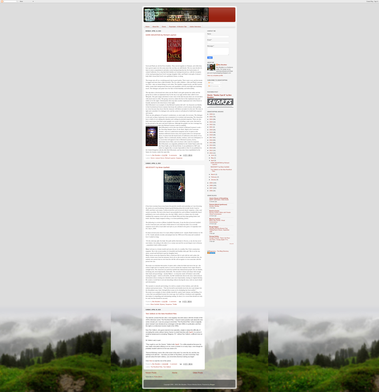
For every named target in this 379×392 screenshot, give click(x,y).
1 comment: (173, 301)
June (212, 155)
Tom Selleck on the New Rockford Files (161, 314)
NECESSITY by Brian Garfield (157, 167)
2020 (211, 130)
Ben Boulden (222, 64)
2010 (211, 153)
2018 (211, 135)
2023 (211, 122)
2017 (211, 137)
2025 (211, 116)
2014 (211, 145)
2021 (211, 127)
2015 (211, 142)
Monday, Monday (214, 206)
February (214, 177)
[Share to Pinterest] (191, 155)
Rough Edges (214, 227)
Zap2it (177, 344)
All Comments (214, 86)
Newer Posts (151, 373)
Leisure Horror (159, 158)
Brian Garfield (155, 304)
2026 (211, 114)
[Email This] (184, 155)
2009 (211, 183)
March (213, 174)
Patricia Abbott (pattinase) (218, 204)
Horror (153, 158)
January (213, 179)
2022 (211, 124)
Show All (231, 243)
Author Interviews (195, 26)
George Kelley (214, 236)
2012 (211, 150)
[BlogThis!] (186, 155)
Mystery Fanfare (214, 219)
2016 (211, 140)
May (212, 158)
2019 (211, 132)
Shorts (164, 26)
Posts (211, 83)
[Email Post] (180, 155)
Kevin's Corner (214, 211)
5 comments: (173, 155)
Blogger (212, 384)
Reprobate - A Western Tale (178, 26)
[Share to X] (188, 155)
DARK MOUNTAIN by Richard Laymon (161, 35)
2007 (211, 188)
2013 (211, 148)
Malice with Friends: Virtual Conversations (217, 221)
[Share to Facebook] (189, 155)
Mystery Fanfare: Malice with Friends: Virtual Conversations (220, 213)
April (212, 160)
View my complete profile (215, 75)
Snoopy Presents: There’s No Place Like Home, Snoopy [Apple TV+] (219, 238)
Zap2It (191, 332)
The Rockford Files (156, 367)
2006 (211, 190)
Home (147, 26)
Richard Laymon (170, 158)
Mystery (162, 304)
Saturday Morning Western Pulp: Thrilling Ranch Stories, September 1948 (219, 230)
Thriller (175, 304)
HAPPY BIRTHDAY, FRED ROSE (219, 200)
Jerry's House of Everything (218, 198)
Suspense (179, 158)
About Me (155, 26)
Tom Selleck (167, 367)
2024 (211, 119)
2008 (211, 185)
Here (150, 361)
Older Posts (198, 373)
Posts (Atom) (158, 376)
